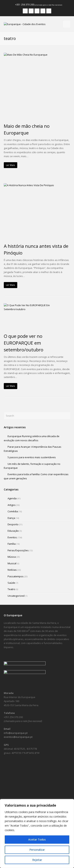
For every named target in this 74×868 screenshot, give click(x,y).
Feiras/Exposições (18, 550)
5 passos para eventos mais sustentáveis (32, 457)
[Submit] (67, 416)
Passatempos (16, 576)
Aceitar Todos (37, 839)
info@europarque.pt (16, 733)
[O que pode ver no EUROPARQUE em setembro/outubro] (37, 316)
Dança (11, 518)
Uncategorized (16, 595)
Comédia (13, 511)
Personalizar (37, 849)
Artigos (12, 505)
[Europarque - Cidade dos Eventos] (25, 24)
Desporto (13, 524)
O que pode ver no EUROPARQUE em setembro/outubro (23, 343)
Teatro (11, 589)
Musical (12, 563)
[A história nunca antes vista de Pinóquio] (37, 211)
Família (12, 543)
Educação (13, 530)
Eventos (12, 537)
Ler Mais (10, 165)
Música (12, 556)
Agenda (12, 498)
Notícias (12, 569)
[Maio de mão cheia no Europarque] (37, 86)
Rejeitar (37, 860)
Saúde (11, 582)
